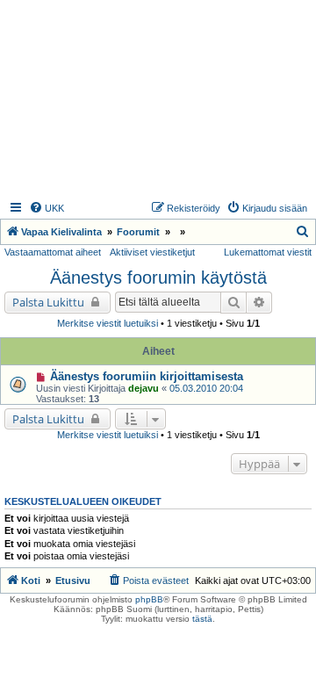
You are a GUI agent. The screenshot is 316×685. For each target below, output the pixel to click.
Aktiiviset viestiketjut (152, 252)
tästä (202, 619)
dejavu (143, 388)
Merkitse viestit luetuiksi (107, 323)
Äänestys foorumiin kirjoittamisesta (146, 376)
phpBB (149, 599)
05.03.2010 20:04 (206, 388)
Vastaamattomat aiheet (52, 252)
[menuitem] (46, 208)
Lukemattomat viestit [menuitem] (268, 252)
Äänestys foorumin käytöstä (158, 277)
